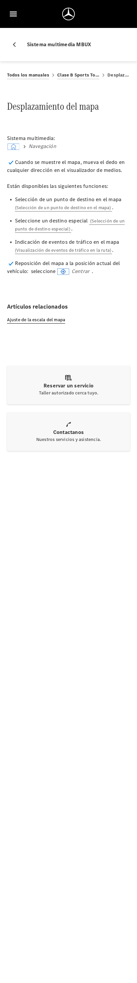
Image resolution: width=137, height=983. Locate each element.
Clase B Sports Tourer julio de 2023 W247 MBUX (78, 75)
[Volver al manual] (17, 45)
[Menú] (13, 14)
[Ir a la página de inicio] (68, 14)
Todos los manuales (28, 75)
